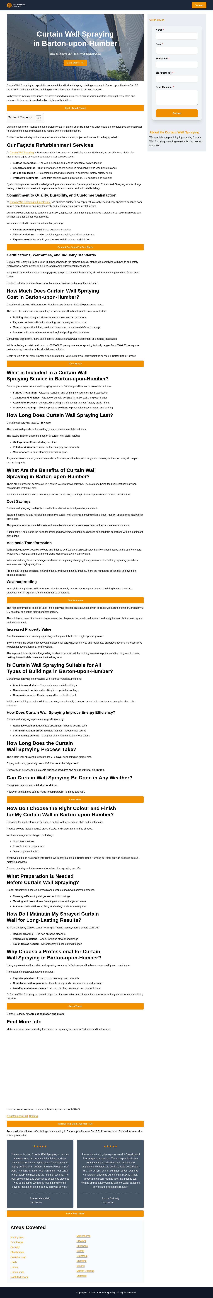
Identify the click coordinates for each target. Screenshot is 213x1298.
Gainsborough (18, 1257)
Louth (13, 1262)
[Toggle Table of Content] (37, 118)
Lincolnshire (17, 1272)
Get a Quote (73, 62)
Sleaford (81, 1241)
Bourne (81, 1266)
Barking (33, 1116)
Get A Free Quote (75, 1213)
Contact (199, 5)
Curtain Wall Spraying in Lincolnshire (30, 202)
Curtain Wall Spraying (22, 152)
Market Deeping (85, 1271)
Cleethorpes (17, 1252)
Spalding (82, 1261)
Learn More (75, 799)
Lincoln (14, 1267)
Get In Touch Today (75, 108)
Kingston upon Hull (17, 1116)
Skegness (82, 1246)
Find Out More (75, 600)
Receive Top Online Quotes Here (75, 1123)
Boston (80, 1251)
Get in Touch (75, 1006)
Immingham (16, 1237)
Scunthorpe (16, 1242)
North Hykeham (19, 1277)
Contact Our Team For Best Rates (75, 247)
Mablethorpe (83, 1236)
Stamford (82, 1276)
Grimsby (15, 1247)
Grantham (82, 1256)
